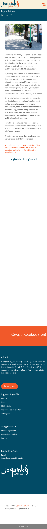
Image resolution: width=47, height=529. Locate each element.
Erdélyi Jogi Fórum (8, 430)
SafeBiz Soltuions (23, 506)
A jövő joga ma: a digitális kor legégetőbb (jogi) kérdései (21, 194)
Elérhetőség (6, 406)
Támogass (9, 386)
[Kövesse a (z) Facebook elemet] (40, 516)
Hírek (3, 402)
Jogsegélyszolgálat (9, 434)
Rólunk (4, 398)
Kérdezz (4, 438)
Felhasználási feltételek (11, 410)
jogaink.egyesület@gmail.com (13, 458)
